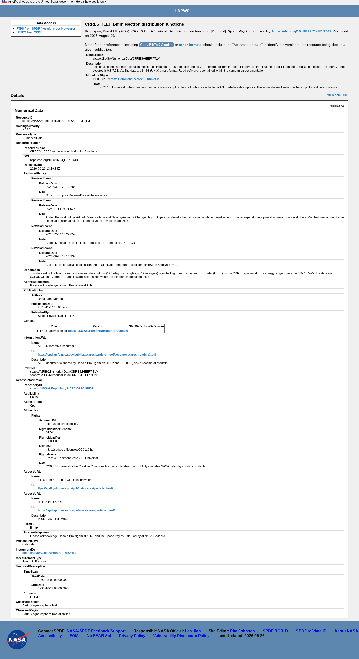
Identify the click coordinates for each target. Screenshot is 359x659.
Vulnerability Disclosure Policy (181, 636)
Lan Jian (193, 631)
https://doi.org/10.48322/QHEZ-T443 (301, 31)
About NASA (346, 631)
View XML (334, 95)
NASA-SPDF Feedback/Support (96, 631)
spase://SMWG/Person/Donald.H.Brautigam (98, 331)
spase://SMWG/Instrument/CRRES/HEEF (50, 553)
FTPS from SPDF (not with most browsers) (46, 28)
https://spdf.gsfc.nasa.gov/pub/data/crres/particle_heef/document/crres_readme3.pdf (97, 354)
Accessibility (50, 636)
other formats (190, 45)
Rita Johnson (242, 631)
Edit (345, 95)
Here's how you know (90, 1)
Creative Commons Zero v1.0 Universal (133, 79)
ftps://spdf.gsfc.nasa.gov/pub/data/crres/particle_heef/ (75, 488)
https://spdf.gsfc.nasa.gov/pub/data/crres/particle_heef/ (76, 510)
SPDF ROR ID (275, 631)
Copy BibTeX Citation (156, 45)
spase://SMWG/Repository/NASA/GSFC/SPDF (61, 388)
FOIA (74, 636)
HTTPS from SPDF (29, 32)
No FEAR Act (99, 636)
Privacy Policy (132, 636)
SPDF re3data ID (311, 631)
